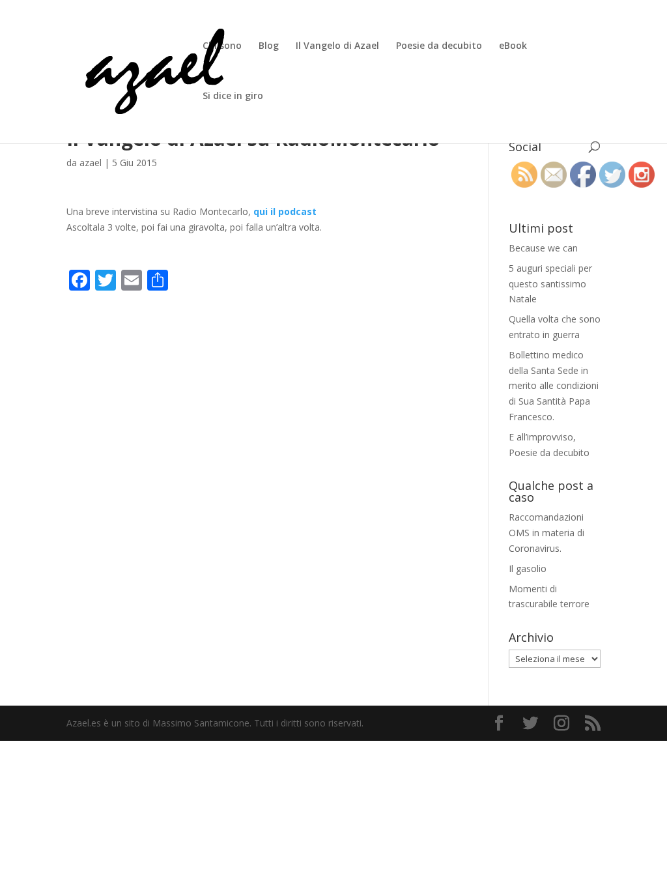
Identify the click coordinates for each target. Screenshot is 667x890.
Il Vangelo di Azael (337, 46)
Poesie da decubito (439, 46)
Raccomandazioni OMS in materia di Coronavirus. (546, 532)
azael (90, 162)
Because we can (543, 248)
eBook (513, 46)
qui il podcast (285, 211)
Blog (269, 46)
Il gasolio (527, 568)
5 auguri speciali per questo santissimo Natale (550, 284)
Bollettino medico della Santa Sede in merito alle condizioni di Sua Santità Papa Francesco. (554, 386)
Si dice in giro (233, 96)
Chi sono (222, 46)
